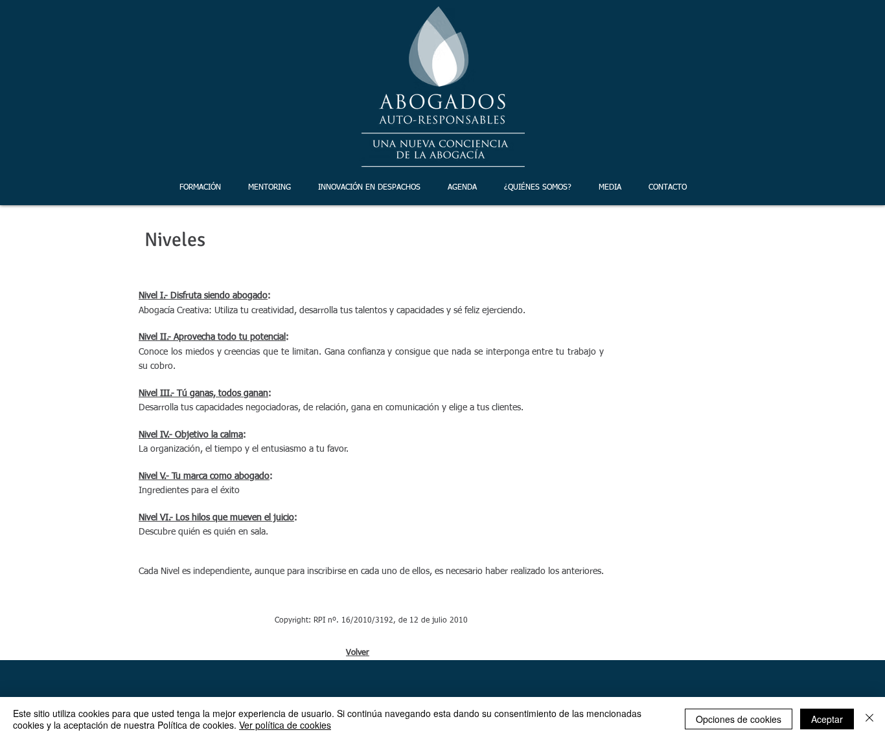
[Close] (869, 719)
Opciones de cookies (738, 719)
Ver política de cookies (285, 724)
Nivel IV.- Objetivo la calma (191, 434)
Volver (357, 652)
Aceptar (827, 719)
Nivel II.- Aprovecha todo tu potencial (212, 337)
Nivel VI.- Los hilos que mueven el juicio (216, 517)
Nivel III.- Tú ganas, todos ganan (203, 393)
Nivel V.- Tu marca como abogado (204, 476)
